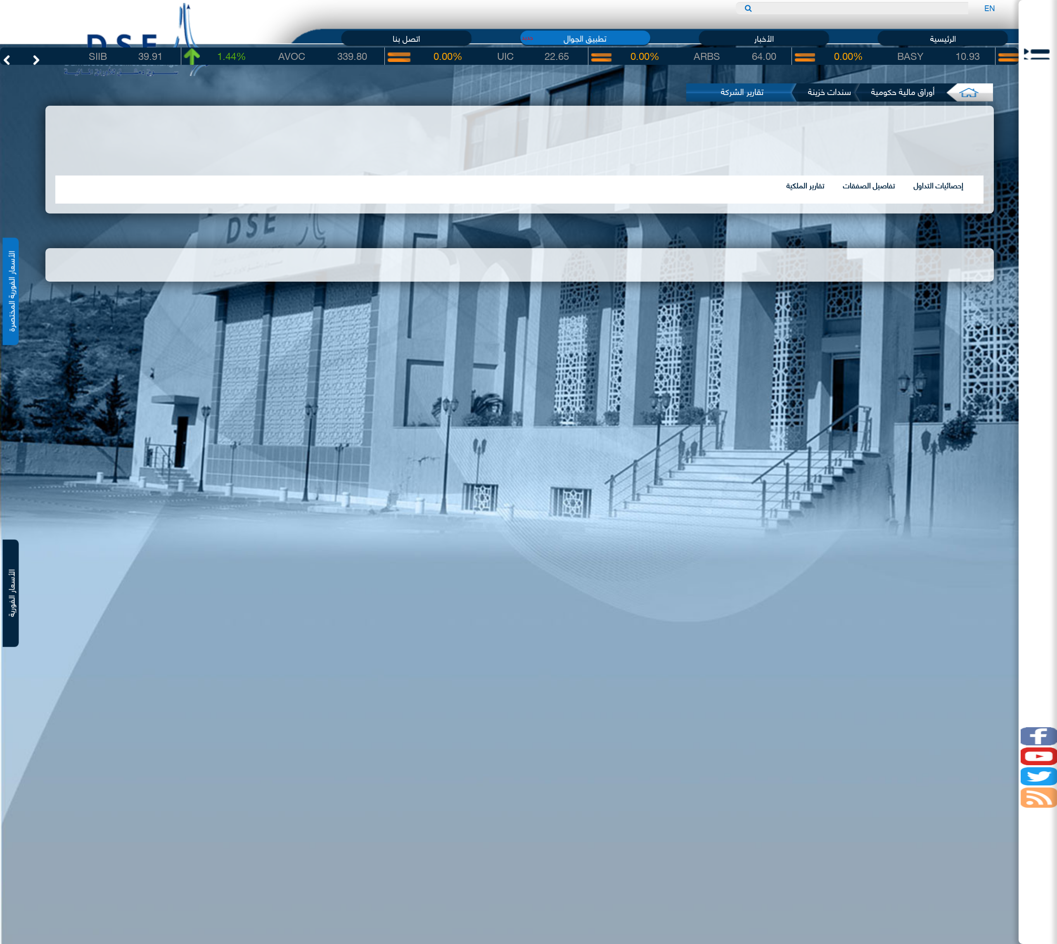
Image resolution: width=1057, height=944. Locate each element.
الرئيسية (943, 38)
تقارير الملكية (806, 185)
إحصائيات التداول (938, 185)
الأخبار (764, 38)
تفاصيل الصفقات (869, 185)
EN (989, 7)
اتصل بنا (406, 38)
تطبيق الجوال (585, 37)
